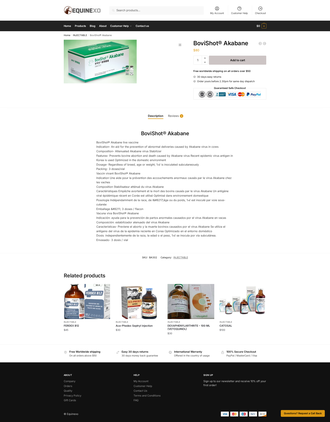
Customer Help (239, 13)
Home (67, 35)
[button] (180, 45)
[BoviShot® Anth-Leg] (264, 43)
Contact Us (140, 390)
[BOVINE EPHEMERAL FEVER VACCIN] (260, 43)
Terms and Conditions (147, 395)
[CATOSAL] (242, 301)
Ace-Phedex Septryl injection (134, 325)
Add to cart (237, 60)
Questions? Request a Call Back (303, 413)
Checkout (260, 13)
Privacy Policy (72, 395)
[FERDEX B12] (87, 301)
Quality (68, 390)
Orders (68, 386)
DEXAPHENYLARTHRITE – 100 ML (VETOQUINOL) (189, 327)
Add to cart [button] (87, 337)
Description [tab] (155, 116)
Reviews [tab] (175, 116)
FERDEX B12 (71, 325)
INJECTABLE (80, 35)
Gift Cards (70, 400)
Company (69, 381)
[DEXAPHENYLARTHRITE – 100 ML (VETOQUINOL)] (191, 301)
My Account (217, 13)
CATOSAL (225, 325)
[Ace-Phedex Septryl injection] (139, 301)
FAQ (136, 400)
